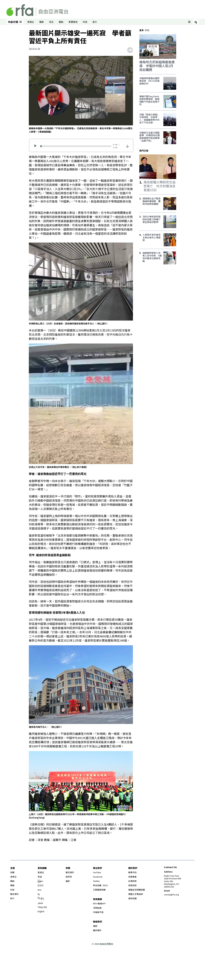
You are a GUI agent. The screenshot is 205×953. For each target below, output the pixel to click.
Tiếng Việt (42, 907)
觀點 (61, 21)
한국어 (40, 885)
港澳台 (30, 21)
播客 (68, 881)
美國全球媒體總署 (136, 889)
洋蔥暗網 (97, 907)
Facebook (97, 876)
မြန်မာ (40, 881)
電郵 (95, 925)
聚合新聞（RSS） (101, 885)
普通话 (41, 872)
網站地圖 (132, 898)
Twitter (96, 881)
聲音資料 (14, 894)
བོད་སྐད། (41, 898)
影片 (95, 21)
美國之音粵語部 (135, 894)
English (41, 911)
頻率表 (69, 876)
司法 (51, 21)
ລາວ (39, 889)
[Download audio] (127, 145)
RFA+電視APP (99, 903)
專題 (41, 21)
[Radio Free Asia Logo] (37, 10)
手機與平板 (98, 912)
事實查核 (73, 21)
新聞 (12, 872)
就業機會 (132, 876)
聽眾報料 (97, 930)
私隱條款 (132, 881)
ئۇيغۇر (40, 902)
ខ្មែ (39, 894)
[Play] (36, 146)
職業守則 (132, 872)
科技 (85, 21)
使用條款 (132, 885)
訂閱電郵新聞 (99, 889)
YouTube (97, 872)
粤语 (40, 876)
